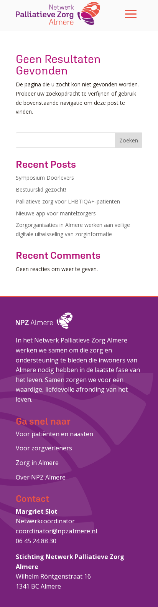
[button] (131, 13)
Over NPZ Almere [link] (41, 477)
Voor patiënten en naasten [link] (54, 434)
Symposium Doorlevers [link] (45, 177)
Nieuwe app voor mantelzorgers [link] (56, 213)
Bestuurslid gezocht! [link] (41, 189)
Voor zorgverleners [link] (44, 448)
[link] (58, 13)
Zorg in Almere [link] (37, 462)
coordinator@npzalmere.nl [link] (56, 530)
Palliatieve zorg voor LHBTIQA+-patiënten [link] (68, 201)
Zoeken (128, 140)
